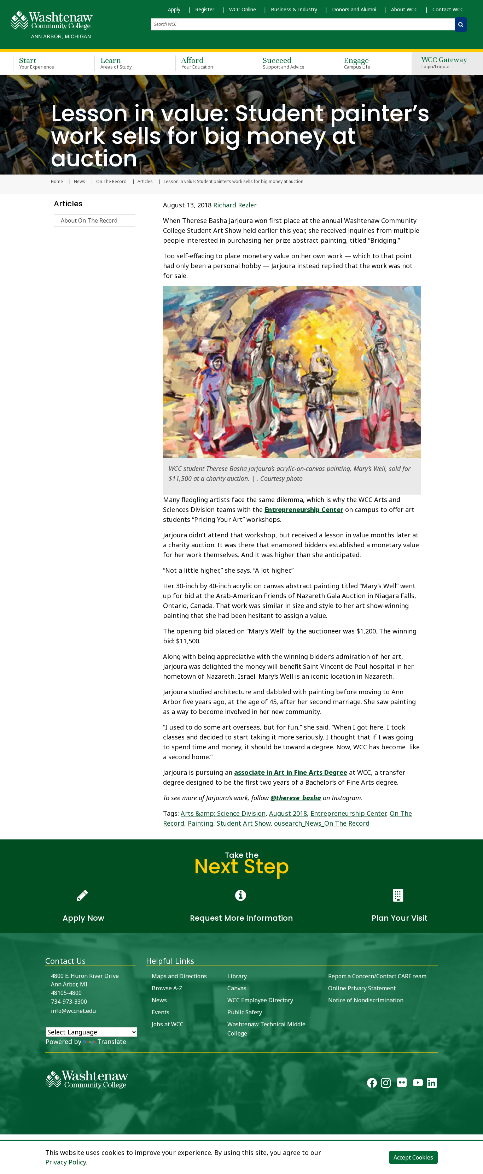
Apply (174, 9)
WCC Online (242, 9)
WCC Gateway (444, 63)
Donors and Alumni (354, 9)
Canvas (236, 988)
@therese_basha (295, 798)
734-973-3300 (69, 1001)
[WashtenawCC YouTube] (418, 1084)
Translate (111, 1041)
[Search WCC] (461, 24)
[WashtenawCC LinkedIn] (432, 1084)
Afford (197, 62)
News (79, 181)
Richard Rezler (235, 205)
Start (36, 62)
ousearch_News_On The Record (321, 823)
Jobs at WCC (168, 1024)
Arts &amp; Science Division (223, 813)
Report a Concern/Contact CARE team (377, 976)
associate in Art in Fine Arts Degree (290, 772)
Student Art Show (243, 823)
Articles (145, 181)
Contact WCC (448, 9)
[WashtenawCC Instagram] (386, 1084)
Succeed (284, 62)
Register (204, 9)
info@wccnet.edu (73, 1011)
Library (237, 976)
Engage (357, 62)
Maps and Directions (179, 976)
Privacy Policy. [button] (66, 1162)
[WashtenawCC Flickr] (402, 1084)
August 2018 (288, 813)
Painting (200, 823)
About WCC (404, 9)
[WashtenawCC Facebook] (372, 1084)
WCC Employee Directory (260, 1000)
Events (160, 1012)
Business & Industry (294, 9)
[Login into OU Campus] (4, 1128)
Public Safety (244, 1012)
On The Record (111, 181)
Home (57, 181)
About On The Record (89, 220)
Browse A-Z (167, 988)
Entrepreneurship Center (303, 509)
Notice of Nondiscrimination (365, 1000)
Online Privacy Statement (362, 988)
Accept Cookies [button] (413, 1157)
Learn (116, 62)
